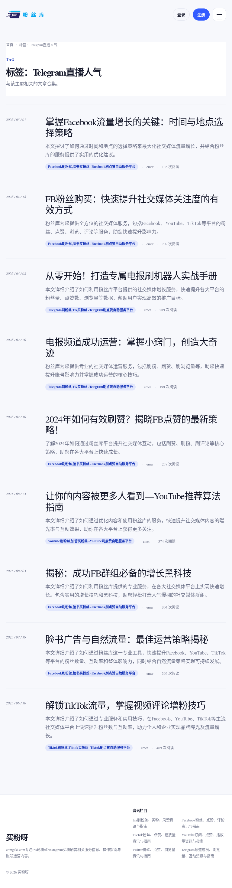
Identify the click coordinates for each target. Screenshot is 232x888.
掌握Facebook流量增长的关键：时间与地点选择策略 (134, 127)
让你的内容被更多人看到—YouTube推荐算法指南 (133, 501)
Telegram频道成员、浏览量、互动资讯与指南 (201, 852)
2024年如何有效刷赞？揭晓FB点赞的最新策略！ (131, 424)
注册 (201, 14)
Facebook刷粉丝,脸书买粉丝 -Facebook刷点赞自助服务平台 (91, 166)
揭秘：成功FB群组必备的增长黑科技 (118, 573)
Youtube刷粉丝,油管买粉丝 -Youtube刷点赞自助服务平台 (90, 541)
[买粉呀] (26, 14)
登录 (181, 14)
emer (150, 166)
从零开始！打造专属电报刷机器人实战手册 (131, 275)
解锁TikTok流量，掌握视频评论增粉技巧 (125, 705)
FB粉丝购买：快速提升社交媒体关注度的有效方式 (132, 204)
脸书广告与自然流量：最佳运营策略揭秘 (126, 639)
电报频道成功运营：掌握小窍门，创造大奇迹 (131, 347)
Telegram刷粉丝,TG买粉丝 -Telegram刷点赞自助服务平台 (90, 310)
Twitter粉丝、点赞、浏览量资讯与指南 (154, 852)
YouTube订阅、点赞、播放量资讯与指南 (203, 838)
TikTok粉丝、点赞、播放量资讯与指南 (154, 838)
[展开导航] (219, 14)
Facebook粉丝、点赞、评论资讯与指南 (203, 823)
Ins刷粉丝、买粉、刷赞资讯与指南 (153, 823)
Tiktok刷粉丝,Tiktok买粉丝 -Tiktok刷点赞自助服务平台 (89, 747)
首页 (9, 44)
